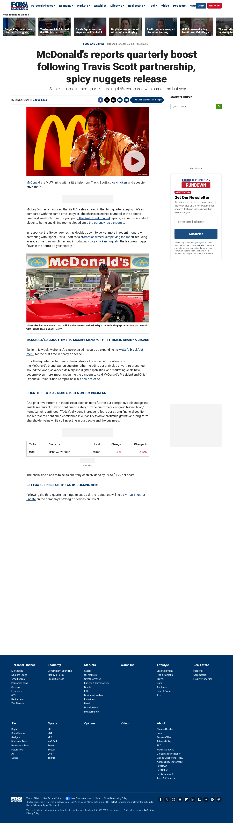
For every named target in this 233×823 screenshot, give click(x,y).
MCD (31, 452)
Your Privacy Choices (81, 798)
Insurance (16, 691)
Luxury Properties (202, 679)
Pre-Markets (91, 707)
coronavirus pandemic (109, 222)
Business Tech (19, 741)
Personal (198, 670)
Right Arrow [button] (227, 27)
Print (120, 100)
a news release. (90, 379)
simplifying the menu (119, 237)
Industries (89, 699)
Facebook (100, 100)
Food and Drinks (94, 44)
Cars (159, 683)
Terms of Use (203, 245)
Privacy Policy (186, 245)
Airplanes (162, 687)
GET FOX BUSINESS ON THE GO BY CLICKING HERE (62, 485)
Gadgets (15, 737)
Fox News (162, 766)
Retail (87, 703)
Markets (82, 5)
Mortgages (17, 670)
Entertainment (165, 670)
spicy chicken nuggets (103, 241)
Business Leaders (93, 695)
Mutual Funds (91, 711)
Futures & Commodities (97, 683)
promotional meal (92, 237)
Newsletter (206, 799)
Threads (113, 100)
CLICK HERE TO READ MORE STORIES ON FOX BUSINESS (66, 393)
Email (126, 100)
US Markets (90, 675)
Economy (65, 5)
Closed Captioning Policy (170, 757)
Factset (113, 802)
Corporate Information (169, 753)
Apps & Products (166, 778)
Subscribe (196, 234)
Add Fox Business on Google (148, 100)
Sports (52, 723)
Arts (159, 695)
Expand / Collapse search (193, 6)
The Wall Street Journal (94, 218)
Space (14, 757)
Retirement (17, 699)
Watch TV (214, 5)
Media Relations (165, 749)
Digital (14, 729)
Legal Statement (51, 805)
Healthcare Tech (20, 745)
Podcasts (179, 5)
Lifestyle (116, 5)
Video (165, 5)
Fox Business (19, 5)
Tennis (51, 757)
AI (12, 753)
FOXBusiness (39, 100)
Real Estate (135, 5)
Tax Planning (18, 703)
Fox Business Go (165, 774)
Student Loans (19, 675)
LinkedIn (193, 799)
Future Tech (17, 749)
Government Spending (60, 670)
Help (98, 798)
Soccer (51, 749)
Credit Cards (18, 679)
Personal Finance (42, 5)
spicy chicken (117, 182)
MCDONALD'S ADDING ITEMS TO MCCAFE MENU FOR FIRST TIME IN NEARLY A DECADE (87, 340)
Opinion (89, 723)
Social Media (18, 733)
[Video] (87, 141)
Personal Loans (19, 683)
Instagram (173, 799)
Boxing (51, 745)
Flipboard (186, 799)
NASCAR (52, 741)
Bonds (87, 687)
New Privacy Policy (52, 798)
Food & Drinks (164, 691)
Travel (160, 679)
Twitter (107, 100)
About (161, 723)
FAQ (159, 745)
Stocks (88, 670)
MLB (50, 737)
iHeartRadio (219, 799)
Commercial (200, 675)
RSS (199, 799)
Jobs (159, 733)
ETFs (87, 691)
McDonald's (34, 182)
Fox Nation (162, 770)
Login (201, 5)
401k (14, 695)
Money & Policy (56, 675)
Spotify (212, 799)
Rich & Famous (165, 675)
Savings (15, 687)
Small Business (56, 679)
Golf (50, 753)
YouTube (180, 799)
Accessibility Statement (170, 762)
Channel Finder (165, 729)
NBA (50, 733)
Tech (152, 5)
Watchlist (100, 5)
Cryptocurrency (92, 679)
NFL (50, 729)
